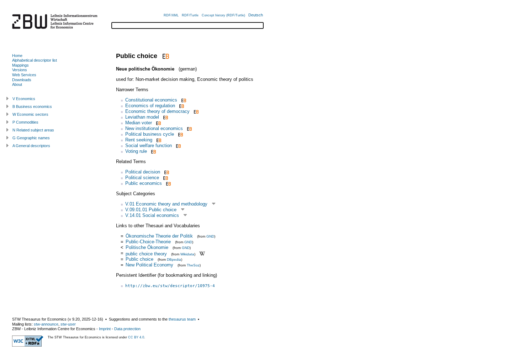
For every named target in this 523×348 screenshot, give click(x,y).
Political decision (142, 172)
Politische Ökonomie (147, 247)
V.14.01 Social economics (152, 215)
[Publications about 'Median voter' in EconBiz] (158, 122)
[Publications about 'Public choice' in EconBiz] (165, 55)
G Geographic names (31, 138)
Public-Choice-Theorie (148, 241)
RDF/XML (171, 15)
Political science (142, 177)
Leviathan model (142, 117)
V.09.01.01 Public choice (150, 209)
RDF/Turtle (190, 15)
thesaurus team (182, 319)
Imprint (105, 329)
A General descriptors (31, 146)
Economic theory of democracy (157, 111)
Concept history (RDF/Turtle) (223, 15)
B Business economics (32, 106)
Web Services (24, 75)
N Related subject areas (33, 130)
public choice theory (146, 253)
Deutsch (255, 15)
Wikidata (187, 254)
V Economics (23, 99)
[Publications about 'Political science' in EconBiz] (165, 177)
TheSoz (193, 265)
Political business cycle (149, 134)
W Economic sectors (30, 114)
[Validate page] (27, 345)
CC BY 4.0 (136, 337)
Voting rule (136, 151)
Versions (19, 70)
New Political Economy (149, 265)
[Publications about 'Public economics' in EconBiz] (168, 183)
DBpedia (174, 259)
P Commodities (25, 122)
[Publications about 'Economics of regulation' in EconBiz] (181, 105)
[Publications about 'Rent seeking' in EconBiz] (158, 139)
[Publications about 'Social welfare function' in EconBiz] (178, 145)
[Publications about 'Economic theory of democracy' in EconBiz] (195, 111)
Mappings (20, 65)
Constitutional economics (151, 100)
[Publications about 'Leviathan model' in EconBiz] (165, 117)
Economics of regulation (150, 105)
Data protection (127, 329)
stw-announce (46, 324)
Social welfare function (148, 145)
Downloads (21, 80)
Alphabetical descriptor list (34, 60)
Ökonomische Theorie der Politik (159, 236)
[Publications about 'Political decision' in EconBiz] (166, 172)
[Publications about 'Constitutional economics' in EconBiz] (183, 100)
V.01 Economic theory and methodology (166, 204)
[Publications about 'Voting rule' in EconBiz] (153, 151)
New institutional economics (154, 128)
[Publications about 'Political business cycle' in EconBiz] (180, 134)
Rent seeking (138, 139)
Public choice (139, 259)
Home (17, 55)
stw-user (68, 324)
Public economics (143, 183)
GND (210, 236)
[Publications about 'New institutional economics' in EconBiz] (189, 128)
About (17, 84)
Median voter (138, 122)
